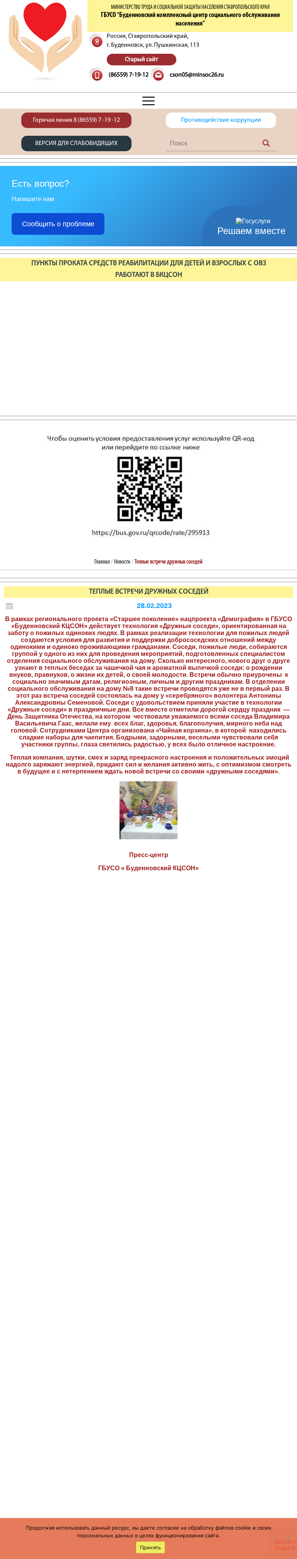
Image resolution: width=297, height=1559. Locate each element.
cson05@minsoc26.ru (197, 75)
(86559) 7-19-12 (128, 75)
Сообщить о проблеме (58, 224)
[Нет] (287, 1538)
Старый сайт (141, 59)
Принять (150, 1547)
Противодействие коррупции (221, 120)
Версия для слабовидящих (76, 143)
